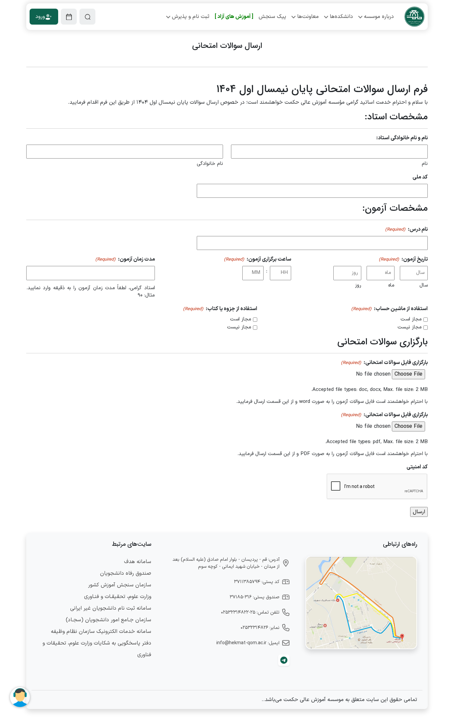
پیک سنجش (272, 17)
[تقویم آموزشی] (69, 17)
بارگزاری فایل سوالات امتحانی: (384, 363)
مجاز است (411, 319)
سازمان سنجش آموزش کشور (119, 585)
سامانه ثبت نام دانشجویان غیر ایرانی (110, 608)
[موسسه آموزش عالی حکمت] (414, 17)
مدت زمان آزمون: (125, 259)
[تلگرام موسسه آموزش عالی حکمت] (283, 660)
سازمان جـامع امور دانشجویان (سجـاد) (108, 620)
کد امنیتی (417, 467)
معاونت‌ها (308, 17)
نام (425, 164)
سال (423, 285)
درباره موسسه (379, 17)
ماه (391, 285)
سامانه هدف (137, 562)
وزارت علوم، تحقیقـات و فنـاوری (117, 597)
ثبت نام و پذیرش (190, 17)
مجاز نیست (409, 327)
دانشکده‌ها (341, 17)
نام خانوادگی (210, 164)
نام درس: (406, 229)
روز (358, 285)
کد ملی (420, 177)
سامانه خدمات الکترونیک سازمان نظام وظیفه (101, 632)
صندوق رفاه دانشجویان (125, 573)
